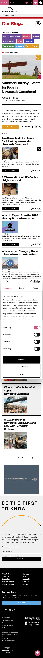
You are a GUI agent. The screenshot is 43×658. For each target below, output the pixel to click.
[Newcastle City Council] (32, 618)
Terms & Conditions (7, 620)
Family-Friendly (32, 46)
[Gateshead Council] (32, 623)
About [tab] (35, 288)
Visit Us (4, 2)
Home (7, 15)
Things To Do (7, 576)
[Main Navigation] (37, 10)
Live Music (29, 41)
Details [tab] (21, 288)
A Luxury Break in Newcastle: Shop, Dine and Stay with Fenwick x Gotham (20, 424)
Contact (25, 581)
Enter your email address (11, 547)
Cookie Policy (6, 623)
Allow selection (21, 367)
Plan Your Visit (8, 581)
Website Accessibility (8, 625)
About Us (26, 579)
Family (5, 36)
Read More (10, 127)
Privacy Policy (11, 556)
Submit (21, 603)
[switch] (37, 334)
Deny (21, 374)
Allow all (21, 359)
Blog (24, 576)
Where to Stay (8, 584)
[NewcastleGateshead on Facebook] (3, 610)
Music (20, 41)
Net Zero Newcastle (8, 628)
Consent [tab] (7, 288)
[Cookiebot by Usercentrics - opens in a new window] (30, 281)
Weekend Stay (8, 46)
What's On (6, 574)
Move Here (14, 2)
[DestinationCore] (7, 650)
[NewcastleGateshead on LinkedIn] (10, 610)
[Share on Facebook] (32, 127)
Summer (36, 36)
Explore (25, 574)
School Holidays (9, 41)
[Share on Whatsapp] (40, 127)
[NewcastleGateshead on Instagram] (6, 610)
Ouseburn (20, 46)
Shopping (27, 36)
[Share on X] (36, 127)
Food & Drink (15, 36)
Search (25, 584)
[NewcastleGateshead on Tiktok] (13, 610)
